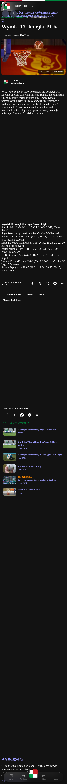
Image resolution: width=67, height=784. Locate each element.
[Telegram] (55, 283)
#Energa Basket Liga (12, 300)
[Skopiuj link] (62, 283)
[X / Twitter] (6, 760)
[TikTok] (18, 760)
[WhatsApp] (47, 283)
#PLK (41, 294)
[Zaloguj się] (2, 22)
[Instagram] (12, 760)
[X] (40, 283)
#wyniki (30, 294)
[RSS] (21, 760)
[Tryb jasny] (2, 19)
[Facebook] (32, 283)
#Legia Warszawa (14, 294)
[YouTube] (9, 760)
